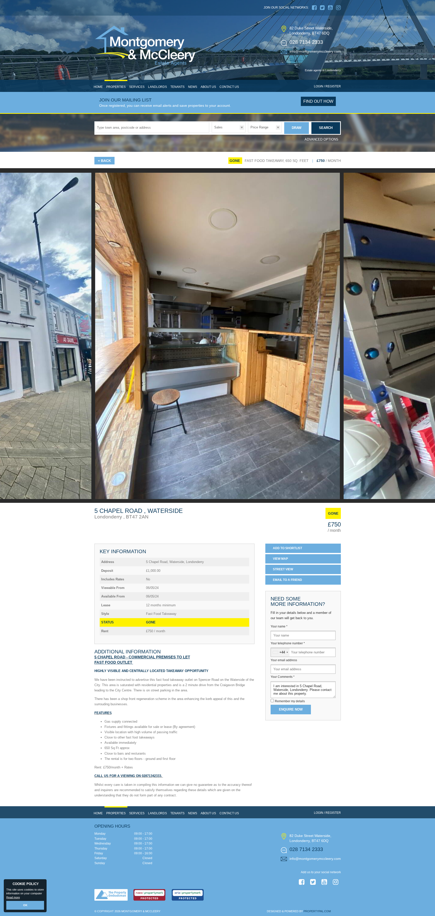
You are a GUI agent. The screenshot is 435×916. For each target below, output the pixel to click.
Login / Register (327, 86)
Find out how (318, 101)
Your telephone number (288, 643)
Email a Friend (287, 580)
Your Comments (283, 677)
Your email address (284, 660)
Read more (13, 897)
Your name (279, 626)
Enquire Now (291, 709)
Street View (283, 569)
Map (280, 558)
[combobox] (280, 652)
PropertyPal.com (317, 911)
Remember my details (290, 701)
